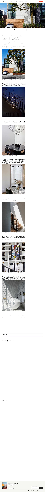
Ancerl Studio (20, 35)
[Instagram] (8, 488)
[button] (3, 335)
